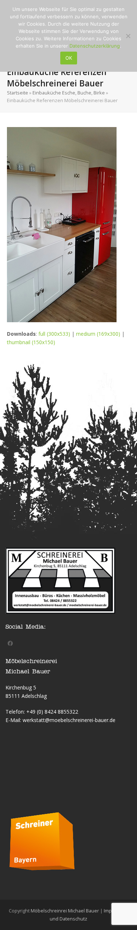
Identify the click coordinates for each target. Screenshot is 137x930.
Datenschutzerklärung (94, 46)
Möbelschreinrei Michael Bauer (65, 910)
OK (68, 58)
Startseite (17, 92)
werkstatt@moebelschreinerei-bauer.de (69, 720)
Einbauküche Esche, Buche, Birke (69, 92)
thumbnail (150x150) (31, 342)
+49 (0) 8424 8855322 (52, 711)
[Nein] (128, 36)
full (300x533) (54, 333)
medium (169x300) (98, 333)
